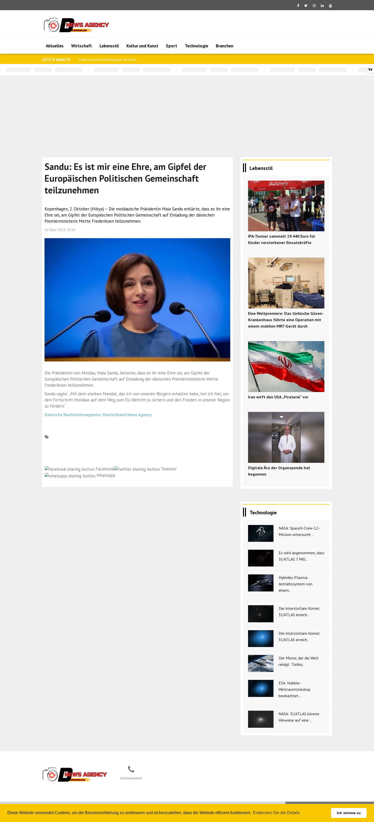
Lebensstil (109, 46)
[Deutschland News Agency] (75, 774)
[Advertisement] (187, 114)
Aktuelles (55, 46)
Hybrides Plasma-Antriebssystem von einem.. (295, 584)
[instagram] (314, 6)
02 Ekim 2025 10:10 (60, 229)
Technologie (196, 46)
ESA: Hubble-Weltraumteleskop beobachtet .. (294, 689)
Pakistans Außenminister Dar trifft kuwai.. (108, 60)
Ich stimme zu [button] (349, 813)
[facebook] (298, 6)
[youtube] (330, 6)
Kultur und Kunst (142, 46)
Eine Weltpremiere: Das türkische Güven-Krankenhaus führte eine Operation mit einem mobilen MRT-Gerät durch (286, 320)
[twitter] (306, 6)
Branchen (224, 46)
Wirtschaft (81, 46)
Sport (171, 46)
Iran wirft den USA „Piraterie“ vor (278, 396)
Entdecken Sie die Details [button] (276, 813)
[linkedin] (322, 6)
